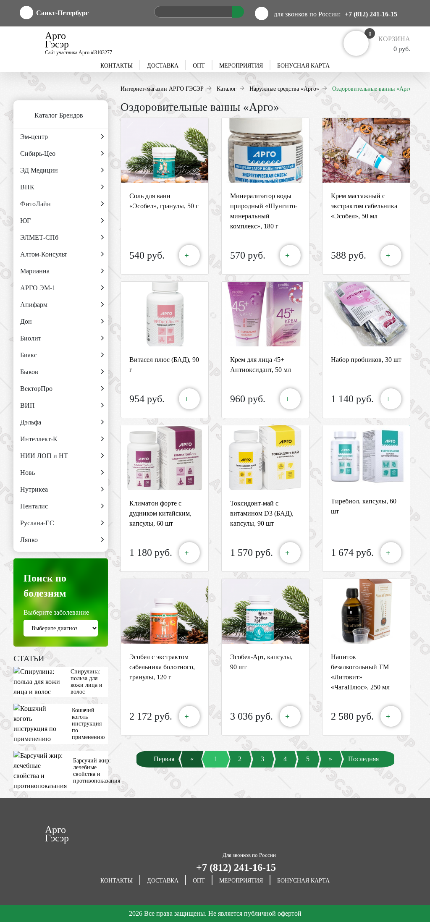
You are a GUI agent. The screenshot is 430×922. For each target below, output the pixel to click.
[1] (215, 767)
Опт (199, 66)
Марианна (35, 271)
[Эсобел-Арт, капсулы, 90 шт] (265, 611)
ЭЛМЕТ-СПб (39, 237)
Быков (29, 371)
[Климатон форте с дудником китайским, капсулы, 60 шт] (164, 457)
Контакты (116, 66)
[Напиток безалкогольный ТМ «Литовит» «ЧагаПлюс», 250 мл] (366, 611)
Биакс (28, 355)
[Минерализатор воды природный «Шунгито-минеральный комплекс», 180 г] (265, 150)
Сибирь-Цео (37, 153)
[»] (330, 767)
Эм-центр (34, 136)
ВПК (27, 187)
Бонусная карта (303, 66)
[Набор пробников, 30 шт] (366, 314)
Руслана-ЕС (37, 522)
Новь (27, 472)
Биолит (30, 338)
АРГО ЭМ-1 (37, 287)
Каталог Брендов (58, 115)
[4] (285, 767)
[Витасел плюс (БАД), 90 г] (164, 314)
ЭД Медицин (39, 170)
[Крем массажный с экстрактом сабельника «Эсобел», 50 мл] (366, 150)
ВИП (27, 405)
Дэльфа (30, 422)
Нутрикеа (34, 489)
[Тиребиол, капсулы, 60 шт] (366, 456)
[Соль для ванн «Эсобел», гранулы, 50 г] (164, 150)
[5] (307, 767)
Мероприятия (241, 66)
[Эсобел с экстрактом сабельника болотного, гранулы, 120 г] (164, 611)
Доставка (162, 66)
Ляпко (29, 539)
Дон (26, 321)
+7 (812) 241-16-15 (371, 14)
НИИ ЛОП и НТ (44, 455)
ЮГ (25, 220)
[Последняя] (369, 767)
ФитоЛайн (35, 203)
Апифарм (33, 304)
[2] (239, 767)
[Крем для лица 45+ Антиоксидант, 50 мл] (265, 314)
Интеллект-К (39, 439)
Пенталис (34, 506)
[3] (262, 767)
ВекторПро (36, 388)
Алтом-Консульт (43, 254)
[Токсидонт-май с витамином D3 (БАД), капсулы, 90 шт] (265, 457)
